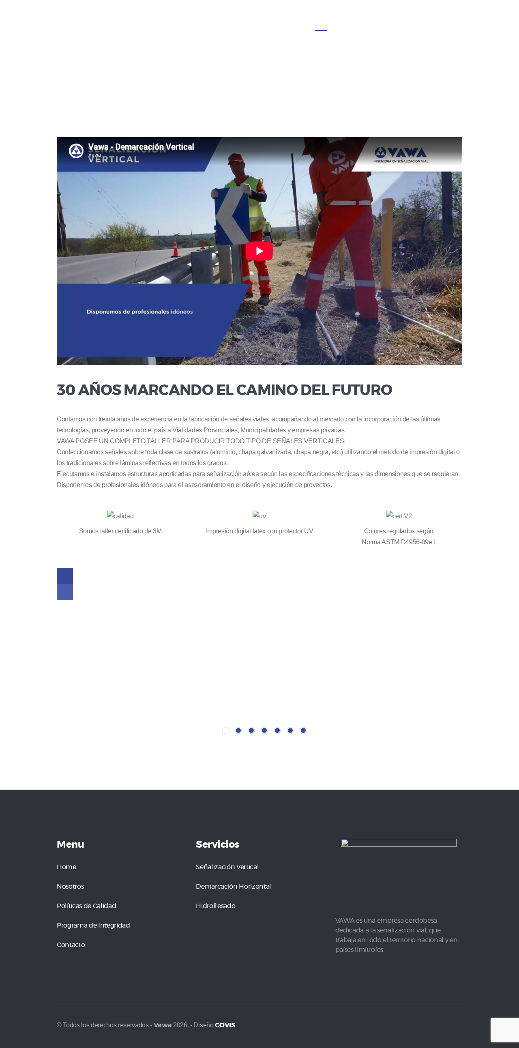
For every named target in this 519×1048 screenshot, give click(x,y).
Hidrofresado (215, 906)
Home (66, 867)
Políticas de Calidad (86, 906)
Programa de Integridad (93, 925)
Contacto (71, 945)
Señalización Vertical (227, 867)
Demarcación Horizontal (233, 886)
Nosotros (70, 886)
